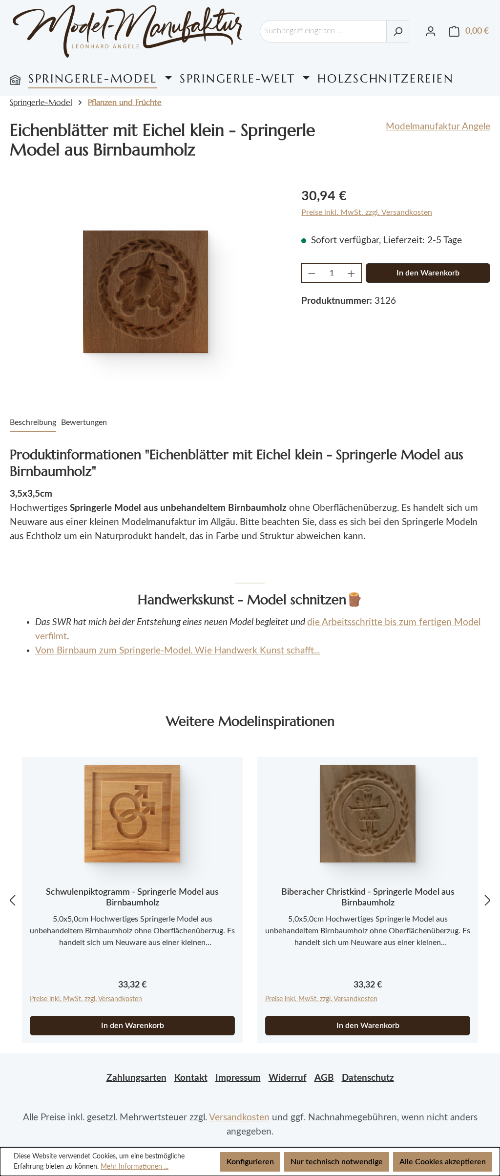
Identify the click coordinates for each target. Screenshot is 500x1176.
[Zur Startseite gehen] (127, 31)
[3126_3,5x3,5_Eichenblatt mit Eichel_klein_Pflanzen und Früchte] (145, 292)
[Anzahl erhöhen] (351, 273)
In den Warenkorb (427, 273)
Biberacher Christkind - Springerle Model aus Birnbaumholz (368, 897)
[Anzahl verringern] (311, 273)
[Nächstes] (487, 900)
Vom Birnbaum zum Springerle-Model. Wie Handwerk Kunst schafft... (177, 650)
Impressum (238, 1078)
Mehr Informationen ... (134, 1166)
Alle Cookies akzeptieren (442, 1162)
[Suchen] (397, 31)
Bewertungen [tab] (84, 422)
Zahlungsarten (136, 1078)
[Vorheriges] (12, 900)
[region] (146, 292)
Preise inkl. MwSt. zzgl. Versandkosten (366, 212)
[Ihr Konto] (430, 31)
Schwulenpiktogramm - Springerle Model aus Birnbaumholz (132, 897)
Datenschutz (368, 1078)
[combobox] (323, 31)
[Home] (15, 78)
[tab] (33, 423)
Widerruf (288, 1078)
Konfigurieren (250, 1162)
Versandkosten (239, 1117)
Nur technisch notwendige (337, 1162)
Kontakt (191, 1078)
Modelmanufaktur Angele (438, 126)
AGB (324, 1078)
